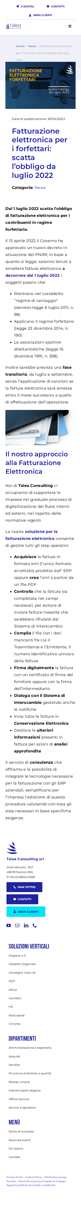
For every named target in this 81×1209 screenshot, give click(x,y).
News (32, 46)
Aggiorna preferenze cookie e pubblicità (30, 1185)
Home (20, 46)
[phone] (35, 925)
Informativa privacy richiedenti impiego (42, 1181)
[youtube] (8, 925)
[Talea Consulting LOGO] (13, 25)
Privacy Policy (14, 1177)
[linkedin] (26, 925)
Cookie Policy (33, 1177)
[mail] (17, 925)
